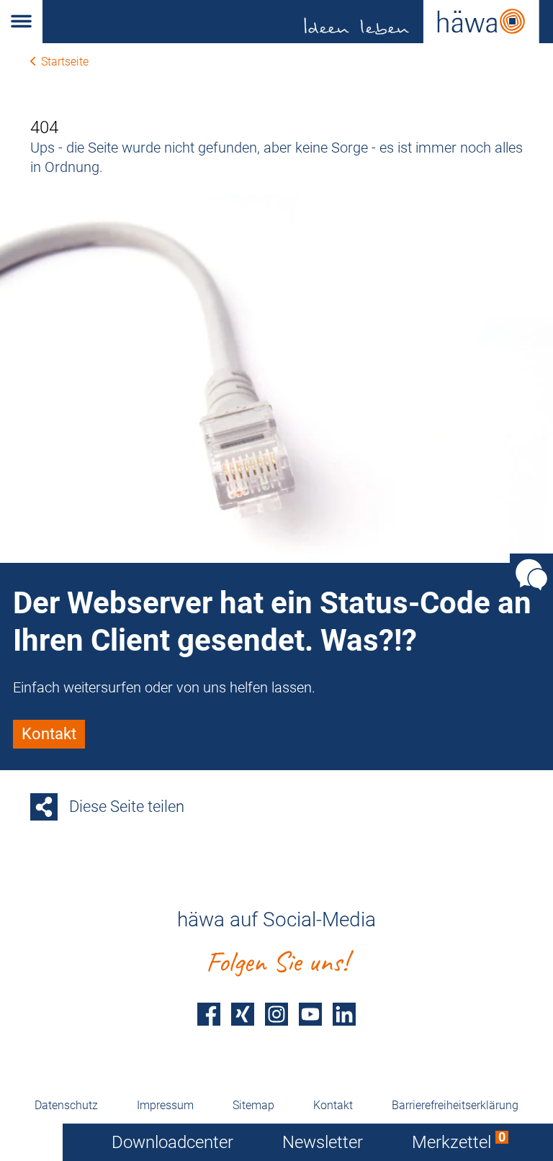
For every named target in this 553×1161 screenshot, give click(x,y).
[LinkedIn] (344, 1014)
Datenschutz (66, 1105)
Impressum (165, 1105)
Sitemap (253, 1105)
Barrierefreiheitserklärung (455, 1105)
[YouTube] (310, 1014)
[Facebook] (208, 1014)
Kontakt (333, 1105)
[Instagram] (276, 1014)
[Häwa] (297, 21)
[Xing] (242, 1014)
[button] (21, 21)
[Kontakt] (531, 574)
